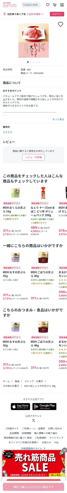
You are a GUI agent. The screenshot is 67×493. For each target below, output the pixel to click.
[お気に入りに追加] (60, 24)
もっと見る (58, 119)
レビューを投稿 (33, 157)
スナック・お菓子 (33, 381)
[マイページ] (62, 5)
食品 (17, 381)
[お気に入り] (48, 5)
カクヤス (7, 132)
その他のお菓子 (11, 385)
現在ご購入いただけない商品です (33, 487)
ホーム (6, 381)
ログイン (57, 14)
